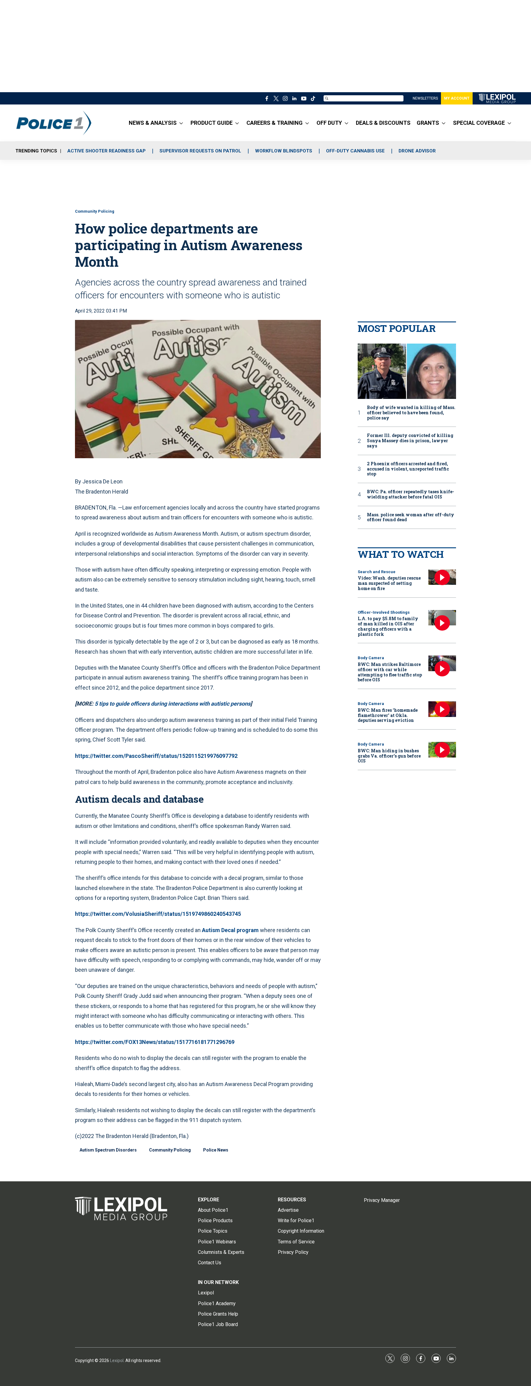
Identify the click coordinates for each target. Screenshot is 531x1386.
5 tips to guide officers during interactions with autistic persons (172, 703)
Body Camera (371, 658)
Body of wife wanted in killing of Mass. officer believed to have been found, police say (411, 412)
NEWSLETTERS (425, 98)
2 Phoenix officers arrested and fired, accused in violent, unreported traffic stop (408, 469)
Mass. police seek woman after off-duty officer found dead (410, 517)
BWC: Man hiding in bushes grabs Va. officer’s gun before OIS (389, 756)
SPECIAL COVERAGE (479, 123)
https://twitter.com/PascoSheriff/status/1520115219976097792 (156, 756)
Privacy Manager (382, 1200)
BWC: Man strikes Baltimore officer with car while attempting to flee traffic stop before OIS (390, 672)
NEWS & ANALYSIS (153, 123)
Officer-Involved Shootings (384, 612)
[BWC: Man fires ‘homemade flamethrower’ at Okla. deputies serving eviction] (442, 709)
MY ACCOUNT (457, 98)
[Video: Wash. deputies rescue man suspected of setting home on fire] (442, 577)
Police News (215, 1150)
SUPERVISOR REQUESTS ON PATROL (200, 151)
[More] (181, 122)
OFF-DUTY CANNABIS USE (355, 151)
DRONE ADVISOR (417, 151)
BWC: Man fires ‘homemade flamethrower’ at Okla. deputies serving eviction (388, 715)
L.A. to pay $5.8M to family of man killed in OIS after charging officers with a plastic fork (388, 626)
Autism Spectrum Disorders (108, 1150)
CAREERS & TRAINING (274, 123)
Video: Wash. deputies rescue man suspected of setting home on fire (389, 583)
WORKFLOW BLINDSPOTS (283, 151)
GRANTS (428, 123)
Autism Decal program (230, 930)
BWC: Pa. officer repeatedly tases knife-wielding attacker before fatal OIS (410, 494)
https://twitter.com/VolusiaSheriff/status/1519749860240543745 (158, 914)
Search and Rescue (376, 571)
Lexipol (117, 1360)
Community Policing (94, 211)
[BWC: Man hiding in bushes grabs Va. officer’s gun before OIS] (442, 750)
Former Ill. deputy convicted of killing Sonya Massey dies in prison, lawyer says (410, 440)
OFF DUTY (329, 123)
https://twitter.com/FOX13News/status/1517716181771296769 (154, 1042)
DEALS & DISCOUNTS (383, 123)
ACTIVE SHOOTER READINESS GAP (106, 151)
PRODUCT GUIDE (212, 123)
